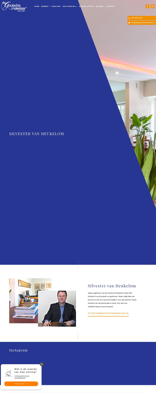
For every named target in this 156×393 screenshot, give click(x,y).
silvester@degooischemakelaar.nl (108, 313)
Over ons (55, 6)
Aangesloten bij (86, 6)
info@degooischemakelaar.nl (142, 22)
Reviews (99, 6)
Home (36, 6)
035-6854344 (136, 18)
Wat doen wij (69, 6)
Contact (110, 6)
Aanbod (44, 6)
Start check (20, 384)
